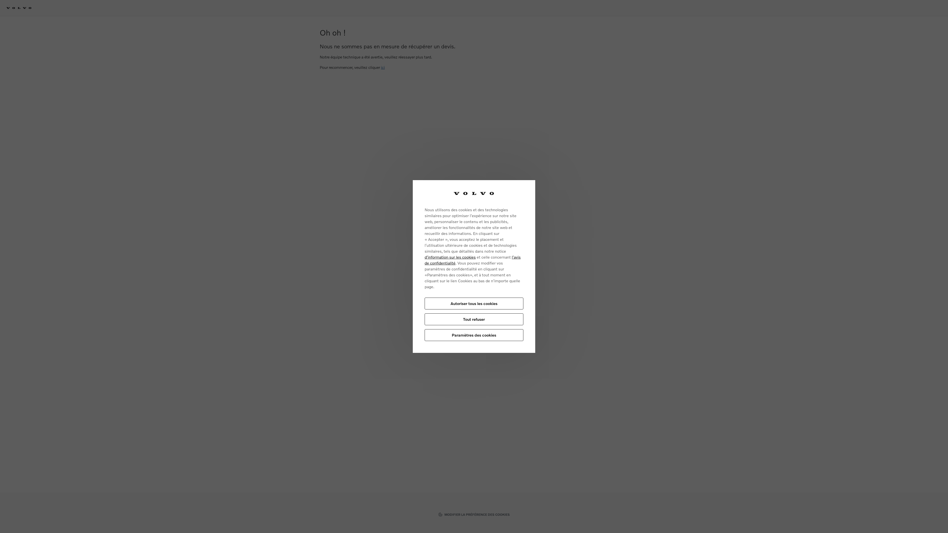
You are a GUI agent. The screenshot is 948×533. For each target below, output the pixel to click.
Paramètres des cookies (474, 335)
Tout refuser (474, 319)
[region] (474, 266)
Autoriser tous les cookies (474, 303)
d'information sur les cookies (450, 257)
